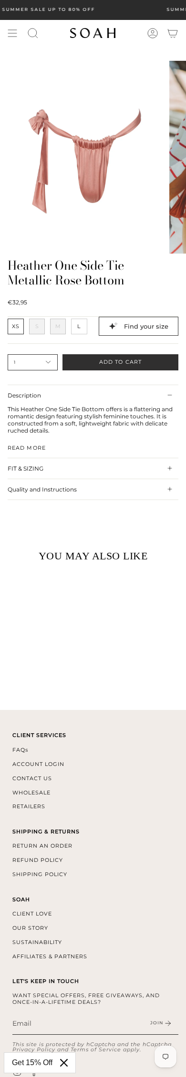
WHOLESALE (31, 792)
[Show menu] (12, 33)
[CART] (173, 33)
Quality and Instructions (42, 489)
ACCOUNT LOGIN (38, 764)
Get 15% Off (32, 1062)
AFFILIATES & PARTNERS (49, 956)
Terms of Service (96, 1049)
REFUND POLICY (37, 860)
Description (24, 395)
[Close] (64, 1063)
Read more (27, 448)
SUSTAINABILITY (37, 942)
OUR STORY (30, 928)
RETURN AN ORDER (42, 845)
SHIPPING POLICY (39, 874)
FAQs (20, 749)
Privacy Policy (33, 1049)
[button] (33, 33)
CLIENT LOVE (32, 913)
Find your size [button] (146, 326)
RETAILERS (28, 806)
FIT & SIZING (25, 468)
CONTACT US (32, 778)
